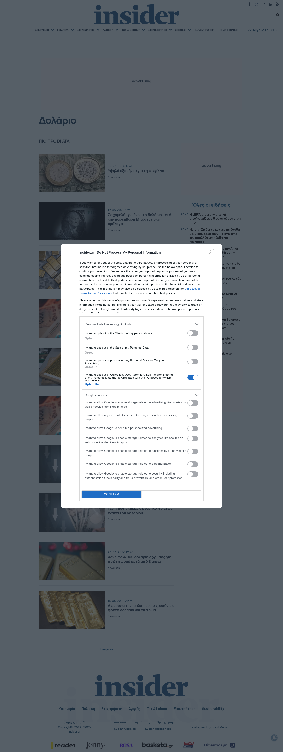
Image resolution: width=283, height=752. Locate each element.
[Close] (213, 253)
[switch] (192, 333)
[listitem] (141, 324)
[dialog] (141, 376)
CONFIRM (111, 494)
